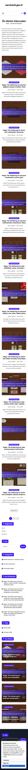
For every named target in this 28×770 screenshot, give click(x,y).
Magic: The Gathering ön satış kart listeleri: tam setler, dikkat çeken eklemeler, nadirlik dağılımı (14, 313)
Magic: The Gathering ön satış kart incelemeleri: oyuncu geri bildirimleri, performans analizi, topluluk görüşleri (14, 178)
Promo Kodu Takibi (9, 568)
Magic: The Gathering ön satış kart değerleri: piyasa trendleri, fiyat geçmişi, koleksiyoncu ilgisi (14, 87)
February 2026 (8, 632)
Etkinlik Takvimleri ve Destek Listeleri (14, 559)
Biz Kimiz (4, 534)
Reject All (5, 763)
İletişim (4, 531)
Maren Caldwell (11, 89)
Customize (6, 760)
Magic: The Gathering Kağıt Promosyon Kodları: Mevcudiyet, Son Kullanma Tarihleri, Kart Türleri (14, 613)
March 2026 (7, 627)
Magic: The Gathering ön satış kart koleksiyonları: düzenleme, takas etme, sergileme (14, 223)
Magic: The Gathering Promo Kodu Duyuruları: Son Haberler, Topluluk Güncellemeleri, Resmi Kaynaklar (13, 605)
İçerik (3, 528)
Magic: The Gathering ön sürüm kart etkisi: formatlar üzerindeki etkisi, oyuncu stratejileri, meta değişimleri (14, 359)
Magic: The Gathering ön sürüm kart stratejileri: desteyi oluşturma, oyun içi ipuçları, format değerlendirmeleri (14, 495)
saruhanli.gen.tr (14, 4)
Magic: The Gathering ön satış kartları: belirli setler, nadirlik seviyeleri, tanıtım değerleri (14, 404)
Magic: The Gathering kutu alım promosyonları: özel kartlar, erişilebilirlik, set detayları (14, 449)
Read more (14, 510)
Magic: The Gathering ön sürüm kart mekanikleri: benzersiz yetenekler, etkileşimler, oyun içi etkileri (14, 133)
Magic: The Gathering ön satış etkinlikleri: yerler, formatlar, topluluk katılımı (14, 268)
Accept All (6, 766)
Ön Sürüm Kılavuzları (14, 82)
